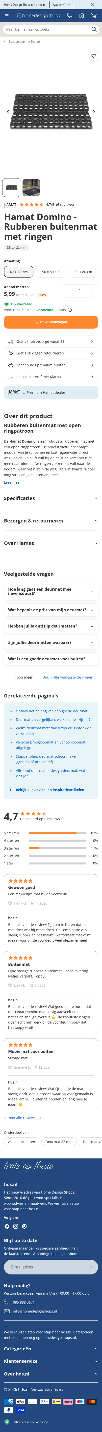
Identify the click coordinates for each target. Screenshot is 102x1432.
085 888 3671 (24, 1302)
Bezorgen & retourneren (33, 520)
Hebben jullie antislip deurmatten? (42, 626)
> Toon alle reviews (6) (22, 1117)
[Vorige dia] (8, 111)
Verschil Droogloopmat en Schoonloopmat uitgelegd (50, 745)
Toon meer (24, 677)
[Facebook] (7, 1226)
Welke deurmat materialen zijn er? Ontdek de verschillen (53, 731)
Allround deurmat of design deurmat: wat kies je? (50, 773)
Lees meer (12, 482)
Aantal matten (16, 287)
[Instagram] (16, 1226)
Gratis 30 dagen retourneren (40, 353)
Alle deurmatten (21, 1141)
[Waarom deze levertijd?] (70, 310)
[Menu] (6, 15)
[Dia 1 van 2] (12, 188)
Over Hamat (19, 543)
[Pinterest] (24, 1226)
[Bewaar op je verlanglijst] (93, 56)
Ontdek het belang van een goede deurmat (51, 711)
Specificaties (19, 498)
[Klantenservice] (69, 15)
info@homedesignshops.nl (35, 1311)
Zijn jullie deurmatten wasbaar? (40, 642)
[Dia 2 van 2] (31, 188)
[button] (46, 204)
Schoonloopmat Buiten (24, 41)
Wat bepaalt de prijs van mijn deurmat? (47, 610)
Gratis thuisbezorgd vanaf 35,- (41, 341)
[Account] (81, 15)
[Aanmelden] (90, 1267)
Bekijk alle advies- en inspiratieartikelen (50, 789)
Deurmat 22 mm (59, 1141)
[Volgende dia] (93, 111)
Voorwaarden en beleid (47, 1389)
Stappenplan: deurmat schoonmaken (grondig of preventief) (46, 759)
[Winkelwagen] (93, 15)
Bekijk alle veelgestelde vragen (68, 677)
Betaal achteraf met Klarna (38, 376)
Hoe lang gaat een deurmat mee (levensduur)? (39, 591)
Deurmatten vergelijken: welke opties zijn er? (53, 719)
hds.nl (23, 1389)
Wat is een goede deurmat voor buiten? (46, 659)
